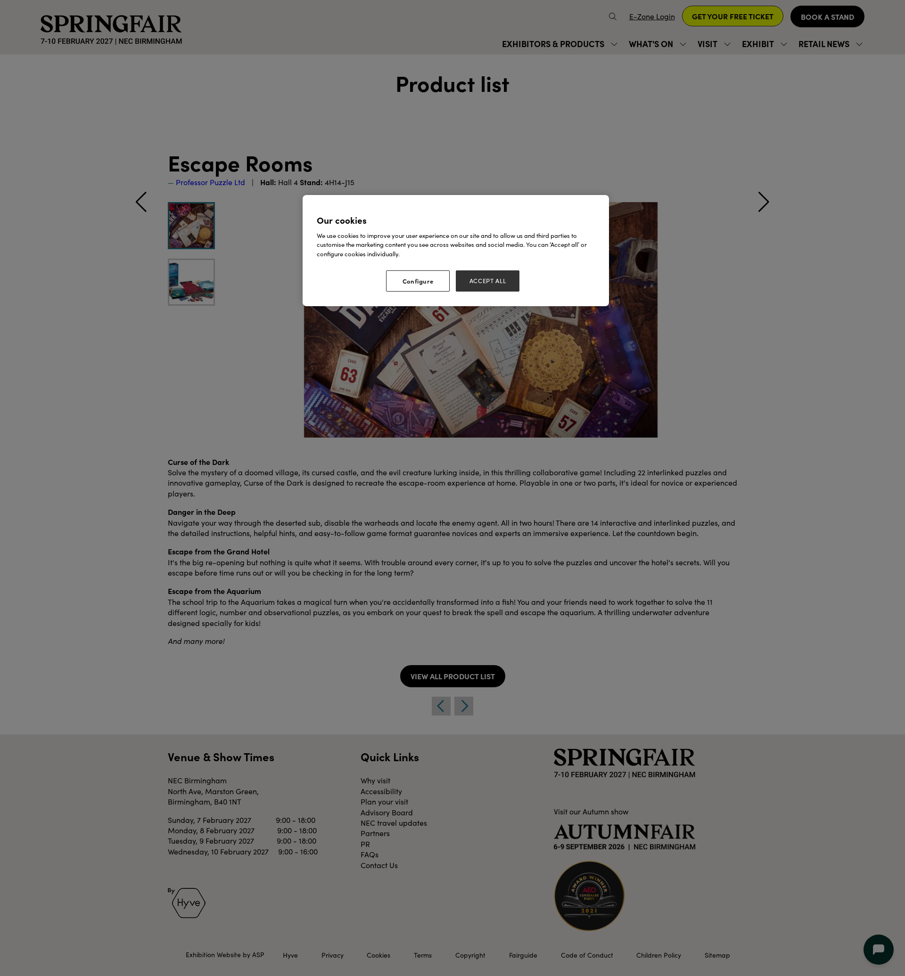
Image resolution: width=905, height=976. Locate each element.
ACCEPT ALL (487, 281)
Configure (418, 281)
